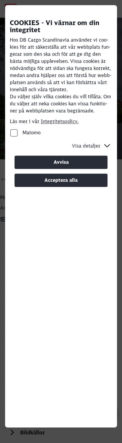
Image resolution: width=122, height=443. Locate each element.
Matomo (31, 132)
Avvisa (61, 162)
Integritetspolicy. (59, 121)
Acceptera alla (61, 180)
